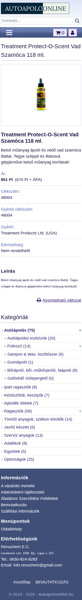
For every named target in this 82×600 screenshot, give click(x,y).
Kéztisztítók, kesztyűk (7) (26, 395)
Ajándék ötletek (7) (21, 403)
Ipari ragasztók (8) (20, 387)
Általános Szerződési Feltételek (29, 498)
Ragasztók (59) (18, 411)
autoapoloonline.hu (55, 594)
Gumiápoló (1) (20, 362)
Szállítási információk (20, 511)
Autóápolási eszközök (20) (31, 338)
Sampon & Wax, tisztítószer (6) (35, 354)
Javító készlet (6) (19, 427)
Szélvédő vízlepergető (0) (30, 378)
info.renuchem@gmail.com (37, 565)
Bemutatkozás (14, 505)
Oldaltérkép (11, 529)
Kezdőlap (22, 582)
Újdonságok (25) (19, 459)
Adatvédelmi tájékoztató (22, 492)
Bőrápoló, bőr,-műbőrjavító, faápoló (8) (42, 370)
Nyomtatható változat (62, 300)
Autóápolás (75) (19, 330)
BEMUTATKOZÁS (52, 582)
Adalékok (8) (15, 443)
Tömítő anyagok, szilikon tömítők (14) (38, 419)
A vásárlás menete (18, 486)
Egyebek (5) (15, 451)
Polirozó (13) (19, 346)
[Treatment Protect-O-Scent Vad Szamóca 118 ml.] (41, 121)
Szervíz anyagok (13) (23, 435)
